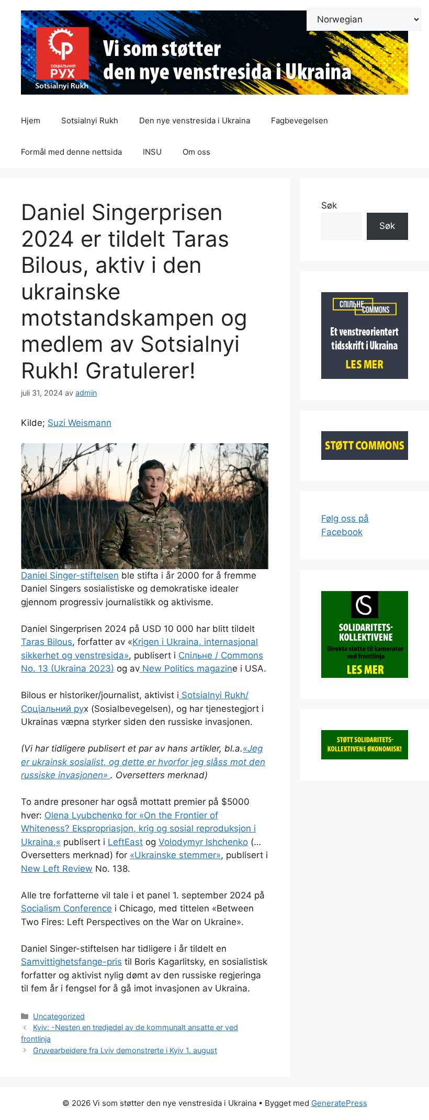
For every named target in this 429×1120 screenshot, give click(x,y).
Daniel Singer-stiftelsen (70, 575)
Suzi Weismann (79, 423)
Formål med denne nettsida (71, 152)
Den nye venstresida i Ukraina (194, 120)
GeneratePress (339, 1103)
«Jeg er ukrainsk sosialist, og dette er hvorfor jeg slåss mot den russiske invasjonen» (143, 761)
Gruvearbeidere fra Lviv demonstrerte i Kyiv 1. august (125, 1050)
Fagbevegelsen (299, 120)
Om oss (196, 152)
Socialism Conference (66, 908)
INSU (152, 152)
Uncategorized (59, 1016)
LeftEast (125, 842)
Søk (329, 205)
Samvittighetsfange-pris (71, 961)
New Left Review (57, 868)
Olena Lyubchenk (80, 815)
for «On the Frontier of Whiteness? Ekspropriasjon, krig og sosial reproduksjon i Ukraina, (138, 828)
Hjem (30, 120)
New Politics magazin (186, 668)
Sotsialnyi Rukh (89, 120)
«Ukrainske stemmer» (175, 855)
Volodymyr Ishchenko (203, 842)
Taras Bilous (46, 642)
